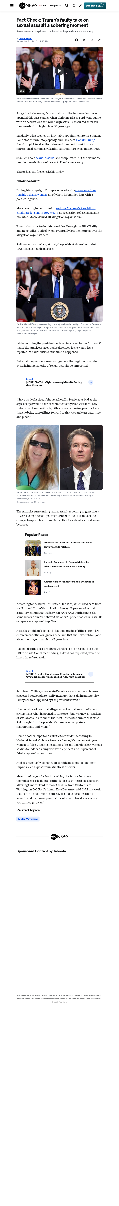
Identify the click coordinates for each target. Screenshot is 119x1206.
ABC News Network (25, 995)
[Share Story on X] (84, 40)
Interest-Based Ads (25, 998)
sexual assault (45, 158)
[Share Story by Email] (92, 40)
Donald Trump (85, 140)
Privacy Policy (41, 995)
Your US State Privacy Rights (60, 995)
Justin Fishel (25, 38)
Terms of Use (65, 998)
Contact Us (96, 998)
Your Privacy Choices (81, 998)
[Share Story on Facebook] (76, 40)
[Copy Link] (100, 40)
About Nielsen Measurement (47, 998)
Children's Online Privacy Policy (87, 995)
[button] (12, 5)
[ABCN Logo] (28, 5)
